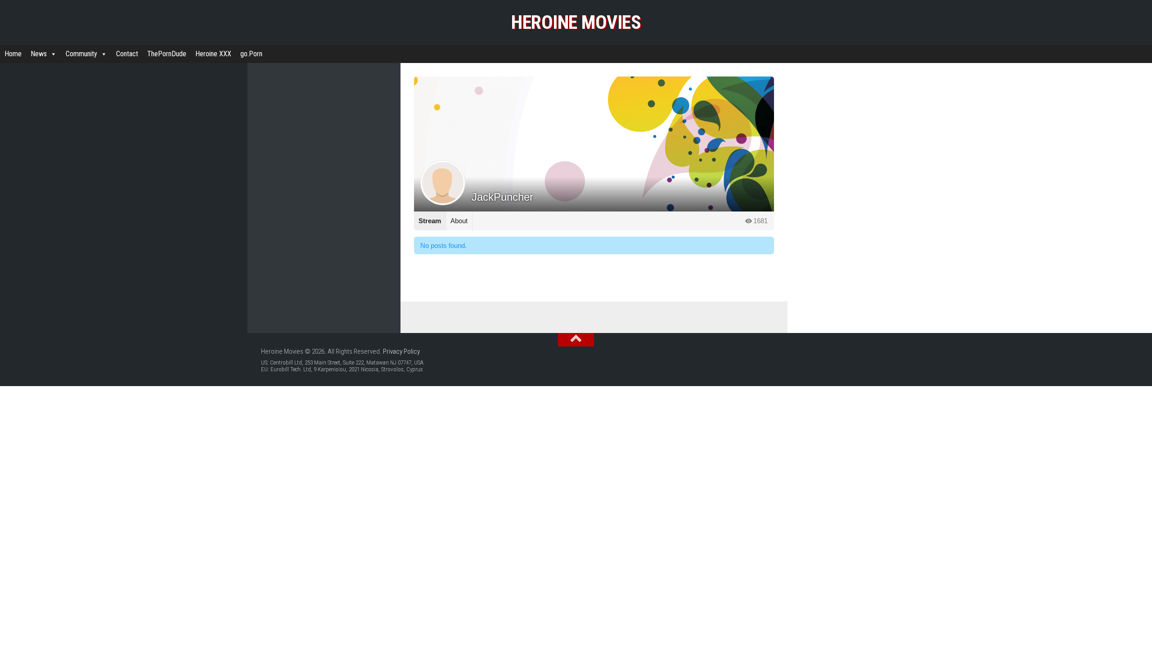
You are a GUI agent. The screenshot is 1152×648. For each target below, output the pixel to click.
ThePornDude (166, 54)
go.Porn (251, 54)
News (39, 54)
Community (81, 54)
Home (13, 54)
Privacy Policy (401, 351)
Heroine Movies (576, 22)
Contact (127, 54)
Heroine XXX (213, 54)
